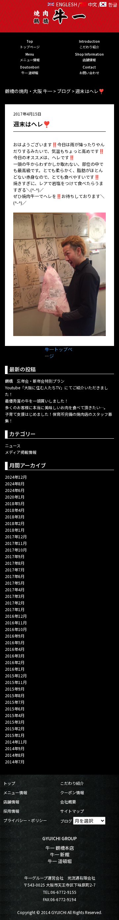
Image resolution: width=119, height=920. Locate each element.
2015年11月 (16, 682)
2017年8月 (14, 563)
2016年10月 (16, 629)
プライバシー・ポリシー (25, 820)
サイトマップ (72, 811)
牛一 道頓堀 (60, 861)
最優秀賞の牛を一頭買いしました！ (36, 401)
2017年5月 (14, 583)
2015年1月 (14, 735)
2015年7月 (14, 702)
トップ (9, 783)
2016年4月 (14, 649)
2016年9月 (14, 636)
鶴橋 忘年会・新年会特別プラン (34, 381)
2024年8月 (14, 483)
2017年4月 (14, 589)
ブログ (66, 821)
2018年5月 (14, 503)
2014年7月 (14, 761)
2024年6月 (14, 490)
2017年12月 (16, 536)
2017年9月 (14, 556)
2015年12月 (16, 675)
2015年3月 (14, 722)
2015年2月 (14, 728)
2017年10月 (16, 550)
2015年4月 (14, 715)
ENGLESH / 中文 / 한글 (86, 4)
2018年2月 (14, 523)
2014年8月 (14, 755)
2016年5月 (14, 642)
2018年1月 (14, 530)
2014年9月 (14, 748)
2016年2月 (14, 662)
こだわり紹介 (72, 783)
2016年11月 (16, 622)
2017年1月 (14, 609)
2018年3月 (14, 516)
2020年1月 (14, 497)
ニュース (12, 445)
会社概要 (68, 801)
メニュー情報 (15, 792)
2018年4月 (14, 510)
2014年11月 (16, 742)
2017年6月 (14, 576)
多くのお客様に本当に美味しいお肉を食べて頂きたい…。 (56, 407)
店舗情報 (11, 801)
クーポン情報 (72, 792)
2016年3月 (14, 655)
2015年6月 (14, 708)
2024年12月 (16, 477)
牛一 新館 (59, 854)
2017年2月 (14, 602)
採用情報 (11, 811)
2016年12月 (16, 616)
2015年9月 (14, 689)
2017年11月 (16, 543)
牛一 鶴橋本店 (59, 848)
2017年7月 (14, 569)
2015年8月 (14, 695)
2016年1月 (14, 669)
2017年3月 (14, 596)
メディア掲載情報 (20, 452)
